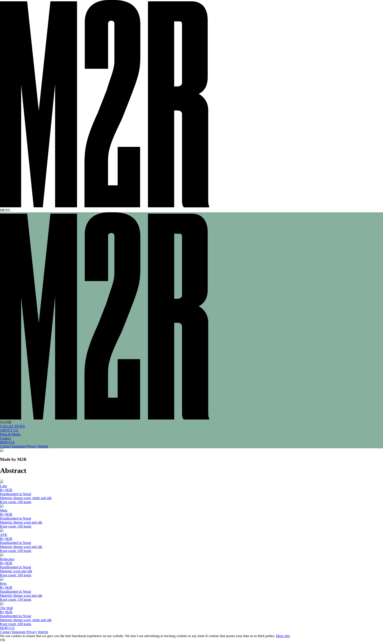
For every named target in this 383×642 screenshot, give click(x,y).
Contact (5, 446)
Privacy (31, 446)
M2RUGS (7, 442)
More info (283, 636)
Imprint (43, 446)
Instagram (18, 446)
